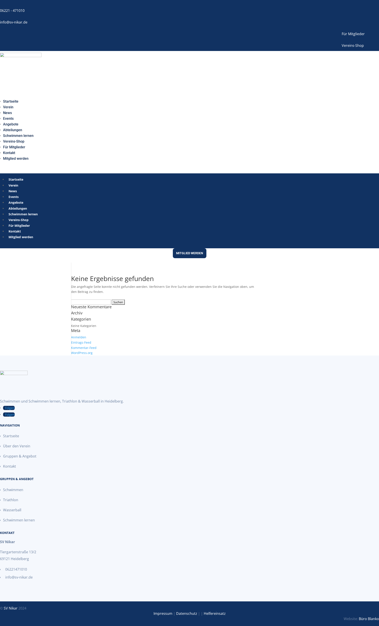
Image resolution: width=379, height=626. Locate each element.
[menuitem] (10, 101)
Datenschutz (186, 613)
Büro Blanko (369, 618)
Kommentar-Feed (84, 348)
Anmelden (78, 337)
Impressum (163, 613)
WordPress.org (82, 353)
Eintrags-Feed (81, 342)
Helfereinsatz (215, 613)
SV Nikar (11, 608)
